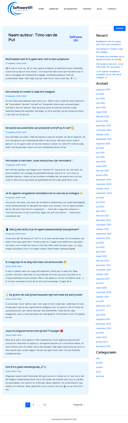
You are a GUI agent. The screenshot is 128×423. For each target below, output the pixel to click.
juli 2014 (100, 333)
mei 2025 (100, 157)
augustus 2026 (103, 89)
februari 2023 (102, 215)
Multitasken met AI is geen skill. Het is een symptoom (37, 59)
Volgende (79, 404)
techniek (100, 376)
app (98, 358)
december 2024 (103, 179)
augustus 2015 (103, 319)
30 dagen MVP (70, 9)
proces (99, 362)
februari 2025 (102, 170)
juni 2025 (100, 152)
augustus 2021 (103, 278)
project (99, 367)
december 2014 (103, 324)
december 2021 (103, 265)
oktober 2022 (102, 229)
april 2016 (100, 314)
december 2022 (103, 220)
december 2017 (103, 305)
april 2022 (101, 251)
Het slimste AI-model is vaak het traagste (30, 91)
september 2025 (104, 139)
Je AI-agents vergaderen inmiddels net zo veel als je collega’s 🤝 (44, 193)
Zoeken (120, 28)
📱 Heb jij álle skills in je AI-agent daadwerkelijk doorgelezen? (42, 229)
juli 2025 (100, 148)
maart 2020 (101, 287)
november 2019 (103, 292)
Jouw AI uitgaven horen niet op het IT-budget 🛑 (34, 331)
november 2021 (103, 269)
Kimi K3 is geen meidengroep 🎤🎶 (26, 367)
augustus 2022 (103, 238)
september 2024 (104, 193)
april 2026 (101, 107)
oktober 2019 (102, 296)
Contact (112, 9)
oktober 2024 (102, 188)
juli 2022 (100, 242)
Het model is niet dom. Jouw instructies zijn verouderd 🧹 (40, 160)
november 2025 (103, 130)
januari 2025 (102, 175)
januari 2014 (102, 342)
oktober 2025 (102, 134)
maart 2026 (101, 112)
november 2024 (103, 184)
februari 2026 (102, 116)
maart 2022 (101, 256)
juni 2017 (100, 310)
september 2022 (104, 233)
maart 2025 (101, 166)
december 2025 (103, 125)
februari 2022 (102, 260)
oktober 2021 (102, 274)
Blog (99, 9)
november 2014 (103, 328)
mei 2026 (100, 103)
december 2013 (103, 346)
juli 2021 (100, 283)
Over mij (87, 9)
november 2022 (103, 224)
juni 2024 (100, 202)
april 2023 (101, 211)
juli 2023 (100, 206)
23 (44, 404)
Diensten (53, 9)
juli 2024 (100, 197)
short (24, 63)
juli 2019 (100, 301)
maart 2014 (101, 337)
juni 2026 (100, 98)
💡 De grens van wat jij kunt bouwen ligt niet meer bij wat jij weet (44, 294)
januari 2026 (102, 121)
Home (41, 9)
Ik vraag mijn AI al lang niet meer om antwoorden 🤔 (36, 262)
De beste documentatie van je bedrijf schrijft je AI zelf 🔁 (40, 128)
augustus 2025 (103, 143)
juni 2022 (100, 247)
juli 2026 (100, 94)
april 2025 (101, 161)
